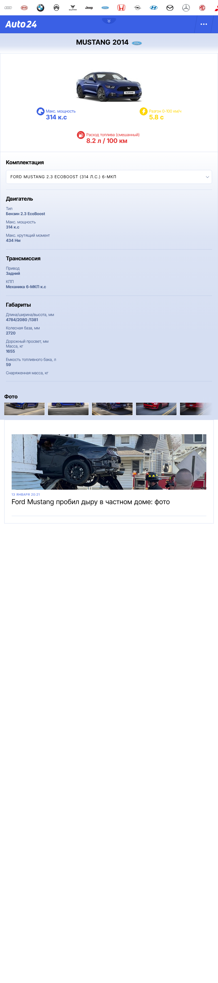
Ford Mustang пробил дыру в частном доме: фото (91, 502)
